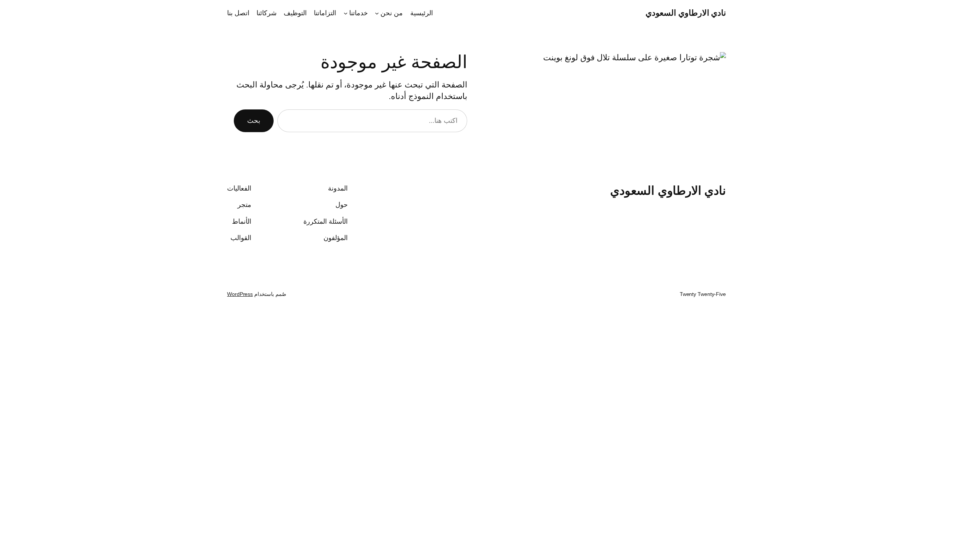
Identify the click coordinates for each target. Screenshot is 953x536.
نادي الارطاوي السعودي (686, 12)
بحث (253, 120)
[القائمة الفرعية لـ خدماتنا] (346, 13)
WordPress (240, 294)
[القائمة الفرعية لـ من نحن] (377, 13)
